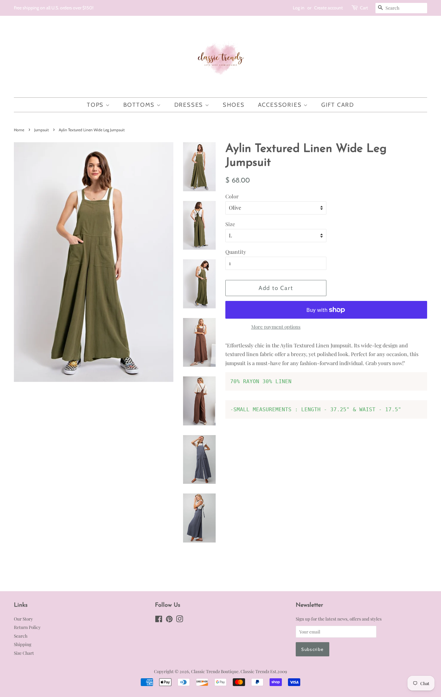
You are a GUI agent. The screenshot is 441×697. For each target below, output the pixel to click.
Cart (364, 8)
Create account (328, 8)
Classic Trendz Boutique (215, 671)
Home (19, 129)
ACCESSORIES (281, 104)
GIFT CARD (337, 104)
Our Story (23, 619)
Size (230, 224)
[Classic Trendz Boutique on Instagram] (179, 620)
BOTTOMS (140, 104)
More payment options (276, 327)
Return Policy (27, 627)
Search (20, 636)
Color (232, 196)
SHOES (234, 104)
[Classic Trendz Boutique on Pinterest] (169, 620)
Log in (298, 8)
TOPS (96, 104)
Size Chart (24, 653)
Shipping (22, 644)
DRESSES (189, 104)
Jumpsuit (41, 129)
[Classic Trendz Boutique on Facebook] (158, 620)
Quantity (235, 251)
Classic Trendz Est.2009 (264, 671)
